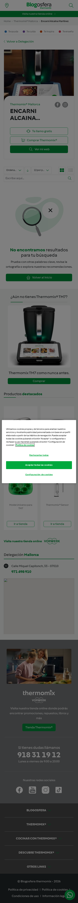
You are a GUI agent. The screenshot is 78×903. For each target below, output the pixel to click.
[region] (39, 451)
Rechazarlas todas (39, 455)
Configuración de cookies (39, 474)
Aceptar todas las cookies (38, 465)
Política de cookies (25, 445)
